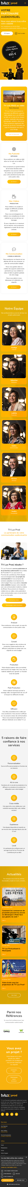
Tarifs (2, 1145)
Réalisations (4, 1148)
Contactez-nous (14, 600)
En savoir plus (18, 1165)
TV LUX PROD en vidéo (14, 105)
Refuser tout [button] (20, 1180)
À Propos (7, 33)
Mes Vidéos (14, 201)
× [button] (26, 1157)
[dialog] (14, 1171)
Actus (2, 1150)
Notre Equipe (4, 1153)
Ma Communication (14, 254)
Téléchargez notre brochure (14, 605)
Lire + (4, 920)
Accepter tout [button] (7, 1180)
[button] (14, 1167)
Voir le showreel (14, 134)
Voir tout (14, 995)
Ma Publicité (14, 154)
